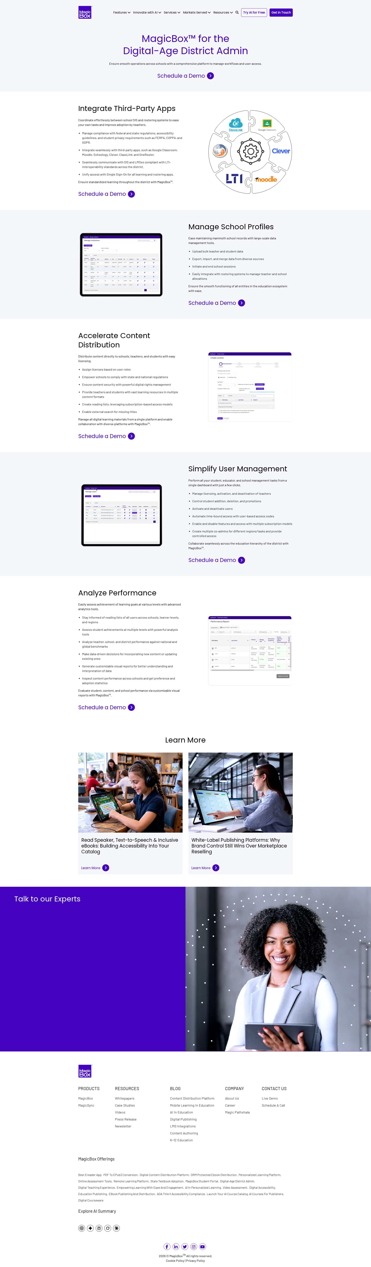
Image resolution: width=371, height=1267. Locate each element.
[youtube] (202, 1247)
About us (232, 1098)
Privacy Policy (195, 1261)
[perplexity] (100, 1228)
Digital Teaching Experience (97, 1187)
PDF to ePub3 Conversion (121, 1175)
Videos (120, 1112)
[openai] (82, 1228)
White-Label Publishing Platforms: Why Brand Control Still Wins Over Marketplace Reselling (239, 845)
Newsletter (123, 1126)
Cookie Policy (175, 1261)
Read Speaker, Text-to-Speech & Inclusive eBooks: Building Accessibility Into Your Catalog (129, 845)
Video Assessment (236, 1187)
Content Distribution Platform (192, 1098)
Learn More (90, 868)
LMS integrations (183, 1126)
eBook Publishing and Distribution (133, 1194)
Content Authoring (184, 1133)
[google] (91, 1228)
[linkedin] (176, 1247)
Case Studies (125, 1105)
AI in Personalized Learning (204, 1187)
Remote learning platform (132, 1181)
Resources (221, 12)
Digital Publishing (183, 1119)
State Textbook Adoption (168, 1181)
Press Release (126, 1119)
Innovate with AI (145, 12)
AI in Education (181, 1112)
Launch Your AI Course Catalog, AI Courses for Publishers (246, 1194)
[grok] (108, 1228)
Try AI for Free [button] (254, 12)
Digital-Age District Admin (238, 1181)
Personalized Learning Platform (260, 1175)
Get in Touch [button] (281, 12)
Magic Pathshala (237, 1112)
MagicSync (86, 1105)
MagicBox (85, 1098)
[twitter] (185, 1247)
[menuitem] (122, 12)
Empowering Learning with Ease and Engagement (151, 1187)
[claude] (117, 1228)
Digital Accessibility (263, 1187)
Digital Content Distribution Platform (165, 1175)
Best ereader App (90, 1175)
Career (230, 1105)
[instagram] (193, 1247)
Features (120, 12)
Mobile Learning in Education (192, 1105)
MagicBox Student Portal (203, 1181)
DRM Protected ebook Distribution (215, 1175)
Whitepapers (124, 1098)
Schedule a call (273, 1105)
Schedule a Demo (181, 76)
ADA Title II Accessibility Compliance (182, 1194)
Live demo (270, 1098)
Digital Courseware (90, 1200)
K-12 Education (181, 1140)
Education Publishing (93, 1194)
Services (170, 12)
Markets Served (195, 12)
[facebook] (167, 1247)
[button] (237, 12)
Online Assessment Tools (96, 1181)
